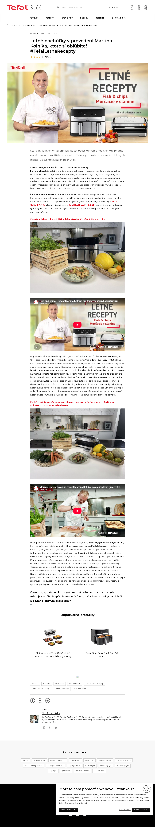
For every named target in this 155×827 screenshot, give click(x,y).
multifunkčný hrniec (33, 765)
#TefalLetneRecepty (94, 683)
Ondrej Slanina (105, 760)
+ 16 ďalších (99, 771)
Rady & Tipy (67, 18)
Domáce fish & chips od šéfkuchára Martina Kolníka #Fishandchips (67, 219)
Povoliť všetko (141, 810)
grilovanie (66, 771)
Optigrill (53, 771)
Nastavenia (125, 810)
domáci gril (90, 765)
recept (35, 683)
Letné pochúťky (62, 689)
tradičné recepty (124, 760)
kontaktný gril (123, 765)
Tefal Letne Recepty (40, 689)
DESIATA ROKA (118, 18)
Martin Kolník (74, 683)
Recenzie (100, 18)
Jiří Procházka (51, 713)
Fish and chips (80, 689)
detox (25, 760)
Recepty (50, 18)
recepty (46, 683)
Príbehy (84, 18)
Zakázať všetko (68, 810)
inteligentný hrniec (55, 765)
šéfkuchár (59, 683)
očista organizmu (57, 760)
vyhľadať (114, 7)
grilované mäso (82, 771)
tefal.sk (34, 18)
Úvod (9, 25)
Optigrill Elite (74, 765)
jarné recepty (39, 760)
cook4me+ (75, 760)
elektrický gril (105, 765)
